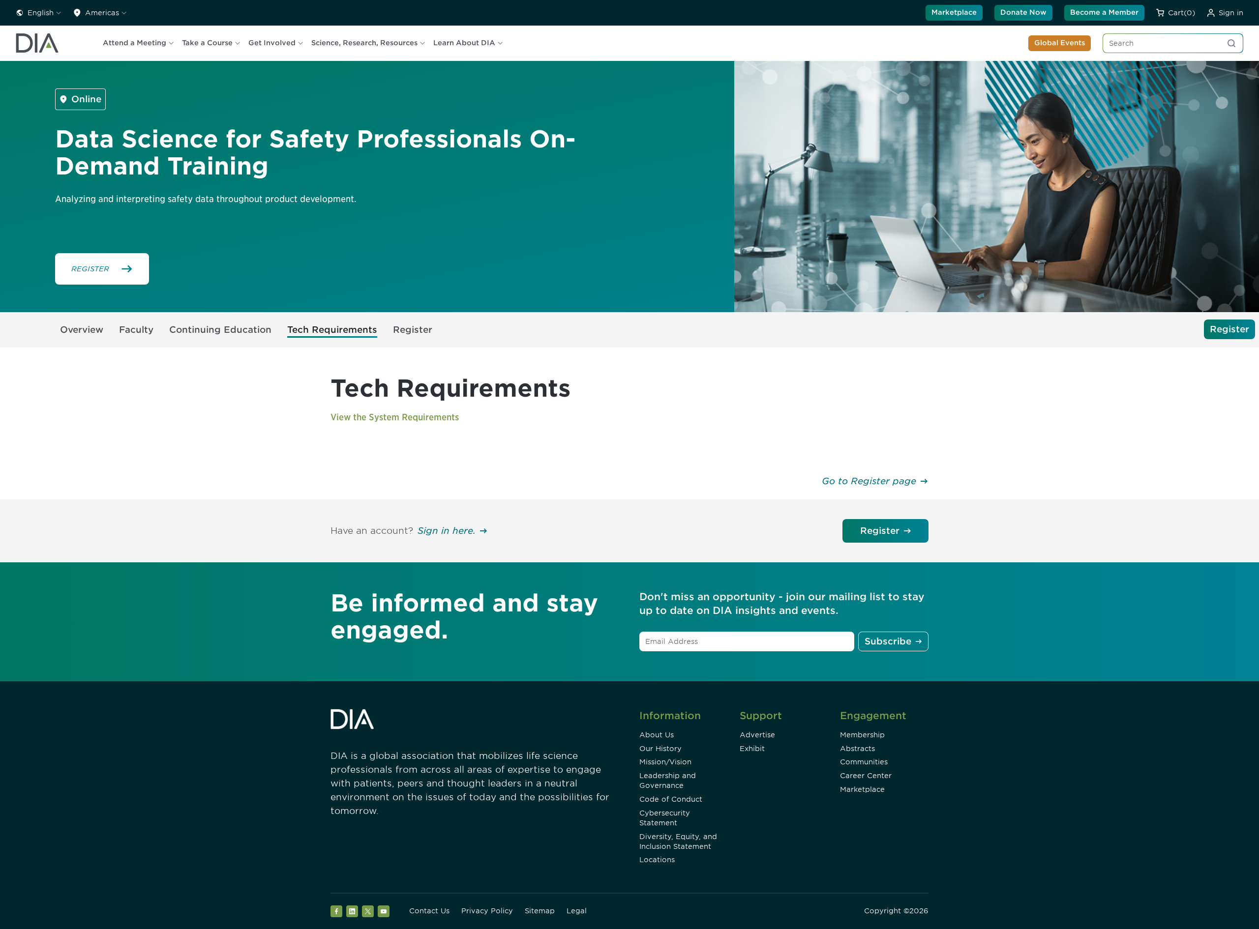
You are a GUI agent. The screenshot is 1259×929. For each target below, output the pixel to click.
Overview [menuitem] (81, 329)
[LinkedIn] (352, 911)
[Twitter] (368, 911)
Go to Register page (869, 481)
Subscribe (888, 641)
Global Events (1059, 43)
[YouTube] (384, 911)
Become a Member (1104, 12)
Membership (862, 735)
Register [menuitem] (412, 329)
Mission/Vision (665, 762)
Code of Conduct (670, 799)
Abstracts (857, 749)
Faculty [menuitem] (136, 329)
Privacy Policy (487, 911)
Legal (577, 911)
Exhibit (752, 749)
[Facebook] (336, 911)
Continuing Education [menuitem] (220, 329)
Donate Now (1023, 12)
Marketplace (954, 12)
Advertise (757, 735)
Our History (660, 749)
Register (879, 530)
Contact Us (429, 911)
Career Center (866, 776)
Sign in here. (447, 530)
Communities (864, 762)
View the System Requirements (394, 417)
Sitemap (540, 911)
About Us (656, 735)
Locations (657, 860)
